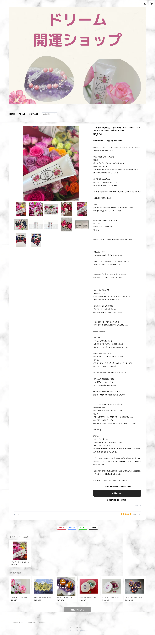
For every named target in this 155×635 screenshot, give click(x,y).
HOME (12, 114)
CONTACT (33, 114)
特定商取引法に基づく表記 (36, 623)
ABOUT (22, 114)
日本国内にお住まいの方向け (117, 500)
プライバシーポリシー (18, 623)
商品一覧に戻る (77, 610)
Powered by (75, 631)
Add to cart (117, 493)
